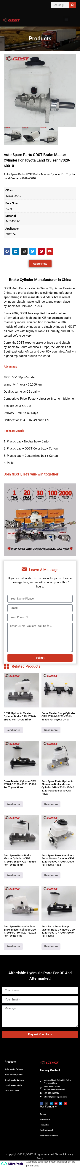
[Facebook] (7, 251)
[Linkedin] (15, 251)
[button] (66, 19)
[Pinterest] (41, 251)
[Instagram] (24, 251)
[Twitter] (32, 251)
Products (10, 1061)
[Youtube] (50, 251)
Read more (13, 730)
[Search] (72, 5)
